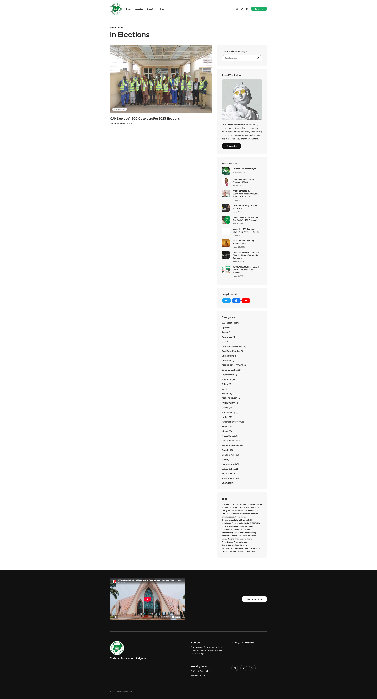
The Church (255, 548)
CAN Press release (251, 510)
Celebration (245, 514)
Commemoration (230, 370)
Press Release (227, 542)
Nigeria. (231, 539)
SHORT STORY (229, 454)
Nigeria (225, 431)
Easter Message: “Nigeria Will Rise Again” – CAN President (245, 218)
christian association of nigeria (234, 517)
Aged (224, 327)
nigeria (224, 539)
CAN (224, 341)
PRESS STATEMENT (231, 445)
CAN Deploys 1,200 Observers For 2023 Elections (145, 118)
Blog (120, 27)
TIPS (224, 459)
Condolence (227, 529)
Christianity (227, 355)
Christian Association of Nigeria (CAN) (237, 520)
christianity (226, 523)
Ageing (225, 332)
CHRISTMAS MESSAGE (232, 365)
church (250, 526)
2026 (237, 504)
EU (223, 388)
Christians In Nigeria (230, 526)
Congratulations (239, 529)
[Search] (259, 58)
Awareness (227, 337)
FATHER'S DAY (228, 403)
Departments (228, 374)
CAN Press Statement (232, 346)
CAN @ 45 (226, 510)
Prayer (249, 539)
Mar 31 (129, 123)
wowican (241, 551)
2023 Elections (119, 109)
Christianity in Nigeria (240, 523)
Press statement (240, 542)
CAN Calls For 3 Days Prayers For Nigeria (245, 206)
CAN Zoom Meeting (231, 351)
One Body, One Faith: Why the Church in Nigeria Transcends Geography (246, 255)
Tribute (229, 551)
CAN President (237, 510)
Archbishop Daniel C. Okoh (251, 504)
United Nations (229, 469)
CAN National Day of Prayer (244, 168)
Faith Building (227, 532)
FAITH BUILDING (229, 398)
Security (226, 450)
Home (113, 27)
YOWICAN (227, 483)
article (246, 507)
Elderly (225, 384)
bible (252, 507)
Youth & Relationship (231, 478)
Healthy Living (250, 532)
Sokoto (247, 548)
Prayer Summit (229, 436)
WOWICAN (227, 473)
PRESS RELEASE (229, 440)
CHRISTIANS (255, 523)
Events (249, 529)
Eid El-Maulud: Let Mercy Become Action (243, 242)
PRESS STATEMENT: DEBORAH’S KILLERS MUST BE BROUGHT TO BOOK (246, 194)
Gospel (225, 407)
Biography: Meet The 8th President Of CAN (243, 180)
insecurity (226, 536)
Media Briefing (228, 412)
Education (227, 379)
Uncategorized (229, 464)
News (224, 426)
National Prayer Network (233, 421)
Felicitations (239, 532)
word (235, 551)
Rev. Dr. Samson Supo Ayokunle (234, 545)
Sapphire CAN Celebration (232, 548)
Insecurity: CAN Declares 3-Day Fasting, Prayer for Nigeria (246, 230)
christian (254, 514)
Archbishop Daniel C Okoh (232, 507)
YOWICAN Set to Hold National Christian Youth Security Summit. (246, 270)
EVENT (225, 393)
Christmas (226, 360)
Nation (225, 417)
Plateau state (240, 539)
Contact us (259, 9)
